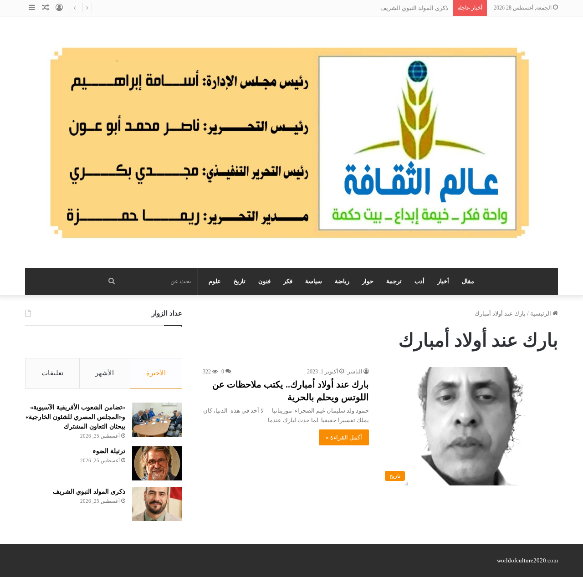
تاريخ (239, 281)
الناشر (355, 371)
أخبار (443, 281)
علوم (215, 281)
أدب (419, 281)
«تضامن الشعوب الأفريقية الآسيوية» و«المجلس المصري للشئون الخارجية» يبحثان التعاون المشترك (75, 417)
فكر (287, 281)
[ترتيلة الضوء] (157, 463)
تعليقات (52, 373)
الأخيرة (156, 373)
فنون (264, 281)
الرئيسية (541, 313)
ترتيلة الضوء (109, 451)
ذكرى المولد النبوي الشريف (414, 8)
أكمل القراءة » (344, 437)
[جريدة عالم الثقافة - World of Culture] (291, 142)
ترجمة (394, 281)
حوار (367, 281)
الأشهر (104, 373)
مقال (468, 281)
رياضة (342, 281)
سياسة (313, 281)
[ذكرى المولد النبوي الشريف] (157, 504)
